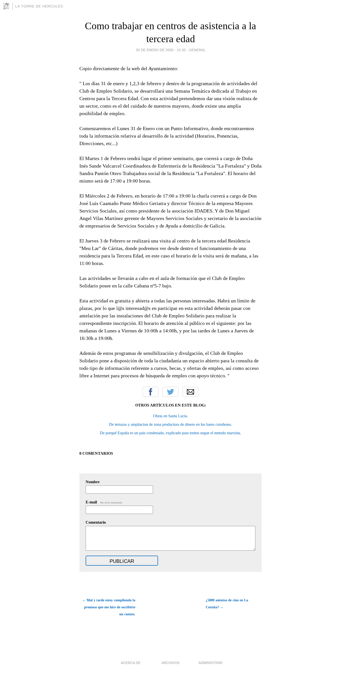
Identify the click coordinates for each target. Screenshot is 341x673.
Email (190, 392)
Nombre (93, 482)
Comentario (96, 522)
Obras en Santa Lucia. (170, 416)
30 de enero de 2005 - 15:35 (161, 50)
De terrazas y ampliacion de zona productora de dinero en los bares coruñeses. (170, 424)
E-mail (104, 502)
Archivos (170, 663)
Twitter (170, 392)
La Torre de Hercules (39, 6)
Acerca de (131, 663)
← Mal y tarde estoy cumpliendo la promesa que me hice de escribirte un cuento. (108, 607)
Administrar (210, 663)
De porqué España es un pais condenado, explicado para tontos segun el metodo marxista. (170, 433)
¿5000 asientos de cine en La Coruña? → (227, 603)
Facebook (151, 392)
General (197, 50)
